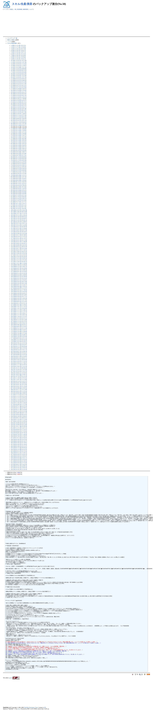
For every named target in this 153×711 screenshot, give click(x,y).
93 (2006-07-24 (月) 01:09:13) (18, 198)
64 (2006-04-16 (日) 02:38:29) (18, 150)
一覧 (15, 9)
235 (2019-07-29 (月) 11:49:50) (19, 434)
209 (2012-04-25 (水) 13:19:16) (19, 391)
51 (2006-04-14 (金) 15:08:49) (18, 128)
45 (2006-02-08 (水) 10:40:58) (18, 118)
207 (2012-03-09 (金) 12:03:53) (19, 388)
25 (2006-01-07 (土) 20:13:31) (18, 85)
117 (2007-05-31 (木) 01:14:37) (19, 238)
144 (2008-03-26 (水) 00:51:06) (19, 283)
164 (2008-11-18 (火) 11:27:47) (19, 316)
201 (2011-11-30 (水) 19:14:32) (19, 378)
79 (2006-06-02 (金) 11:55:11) (18, 175)
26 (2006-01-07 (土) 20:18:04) (18, 87)
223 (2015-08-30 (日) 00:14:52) (19, 414)
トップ (6, 9)
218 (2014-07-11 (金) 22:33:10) (19, 406)
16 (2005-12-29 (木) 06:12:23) (18, 70)
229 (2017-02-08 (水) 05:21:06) (19, 424)
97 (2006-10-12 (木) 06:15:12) (18, 205)
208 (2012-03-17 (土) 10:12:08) (19, 389)
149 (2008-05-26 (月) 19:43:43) (19, 291)
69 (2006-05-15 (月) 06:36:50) (18, 158)
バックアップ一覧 (12, 38)
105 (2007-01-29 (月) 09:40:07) (19, 218)
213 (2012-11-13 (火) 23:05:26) (19, 398)
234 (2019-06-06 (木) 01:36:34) (19, 433)
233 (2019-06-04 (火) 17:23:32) (19, 431)
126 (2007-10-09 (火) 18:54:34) (19, 253)
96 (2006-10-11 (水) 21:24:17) (18, 203)
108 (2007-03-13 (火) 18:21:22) (19, 223)
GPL (45, 707)
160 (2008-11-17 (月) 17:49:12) (19, 310)
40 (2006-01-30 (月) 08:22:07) (18, 110)
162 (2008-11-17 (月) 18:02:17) (19, 313)
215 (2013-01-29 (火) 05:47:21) (19, 401)
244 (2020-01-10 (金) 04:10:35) (19, 449)
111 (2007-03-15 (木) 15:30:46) (19, 228)
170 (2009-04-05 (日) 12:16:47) (19, 326)
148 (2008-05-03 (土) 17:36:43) (19, 290)
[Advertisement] (76, 23)
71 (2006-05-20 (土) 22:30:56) (18, 162)
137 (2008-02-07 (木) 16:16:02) (19, 271)
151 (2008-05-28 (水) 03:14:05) (19, 295)
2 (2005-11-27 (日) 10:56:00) (18, 47)
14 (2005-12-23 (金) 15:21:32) (18, 67)
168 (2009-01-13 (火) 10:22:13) (19, 323)
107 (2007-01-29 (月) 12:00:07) (19, 221)
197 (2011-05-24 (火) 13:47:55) (19, 371)
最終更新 (25, 9)
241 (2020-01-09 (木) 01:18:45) (19, 444)
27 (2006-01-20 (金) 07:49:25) (18, 88)
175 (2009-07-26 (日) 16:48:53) (19, 334)
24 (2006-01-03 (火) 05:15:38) (18, 83)
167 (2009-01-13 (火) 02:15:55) (19, 321)
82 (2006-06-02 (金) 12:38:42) (18, 180)
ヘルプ (31, 9)
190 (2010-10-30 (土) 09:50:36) (19, 359)
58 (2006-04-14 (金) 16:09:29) (18, 140)
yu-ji (19, 709)
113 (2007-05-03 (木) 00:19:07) (19, 231)
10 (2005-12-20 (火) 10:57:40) (18, 60)
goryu (10, 678)
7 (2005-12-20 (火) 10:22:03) (18, 55)
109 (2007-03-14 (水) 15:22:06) (19, 225)
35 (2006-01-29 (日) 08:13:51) (18, 102)
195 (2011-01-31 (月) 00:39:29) (19, 368)
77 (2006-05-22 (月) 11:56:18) (18, 172)
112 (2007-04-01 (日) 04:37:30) (19, 230)
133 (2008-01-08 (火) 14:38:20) (19, 265)
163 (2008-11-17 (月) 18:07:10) (19, 314)
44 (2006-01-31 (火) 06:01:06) (18, 117)
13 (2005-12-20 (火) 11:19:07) (18, 65)
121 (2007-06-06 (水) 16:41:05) (19, 245)
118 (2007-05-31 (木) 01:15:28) (19, 240)
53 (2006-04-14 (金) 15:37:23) (18, 132)
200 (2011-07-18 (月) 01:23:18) (19, 376)
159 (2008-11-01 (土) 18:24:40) (19, 308)
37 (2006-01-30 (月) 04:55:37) (18, 105)
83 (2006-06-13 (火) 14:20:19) (18, 181)
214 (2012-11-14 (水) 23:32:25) (19, 399)
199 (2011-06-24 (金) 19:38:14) (19, 374)
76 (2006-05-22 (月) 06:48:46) (18, 170)
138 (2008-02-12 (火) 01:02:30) (19, 273)
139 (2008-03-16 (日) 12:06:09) (19, 275)
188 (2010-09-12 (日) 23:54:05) (19, 356)
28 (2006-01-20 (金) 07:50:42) (18, 90)
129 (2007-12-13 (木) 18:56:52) (19, 258)
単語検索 (19, 9)
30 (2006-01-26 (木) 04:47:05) (18, 93)
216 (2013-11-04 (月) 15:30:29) (19, 403)
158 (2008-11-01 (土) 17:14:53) (19, 306)
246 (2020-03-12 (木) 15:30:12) (19, 452)
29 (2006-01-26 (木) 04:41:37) (18, 92)
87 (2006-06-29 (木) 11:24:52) (18, 188)
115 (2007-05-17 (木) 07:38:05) (19, 235)
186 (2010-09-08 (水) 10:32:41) (19, 353)
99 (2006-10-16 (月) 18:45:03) (18, 208)
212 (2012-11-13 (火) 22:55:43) (19, 396)
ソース (9, 41)
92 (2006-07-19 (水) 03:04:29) (18, 196)
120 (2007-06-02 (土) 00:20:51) (19, 243)
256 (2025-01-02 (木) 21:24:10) (19, 469)
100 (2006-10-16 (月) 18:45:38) (19, 210)
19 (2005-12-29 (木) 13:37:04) (18, 75)
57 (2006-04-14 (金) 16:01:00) (18, 138)
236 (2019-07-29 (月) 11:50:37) (19, 436)
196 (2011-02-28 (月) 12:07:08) (19, 369)
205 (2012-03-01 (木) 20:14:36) (19, 384)
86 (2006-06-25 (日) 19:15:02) (18, 187)
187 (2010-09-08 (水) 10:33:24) (19, 354)
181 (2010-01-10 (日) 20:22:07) (19, 344)
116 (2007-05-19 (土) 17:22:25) (19, 236)
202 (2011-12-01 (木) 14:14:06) (19, 379)
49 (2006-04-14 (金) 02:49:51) (18, 125)
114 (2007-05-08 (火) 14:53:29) (19, 233)
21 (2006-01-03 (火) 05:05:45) (18, 78)
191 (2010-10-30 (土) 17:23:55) (19, 361)
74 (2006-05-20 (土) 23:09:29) (18, 167)
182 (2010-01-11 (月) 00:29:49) (19, 346)
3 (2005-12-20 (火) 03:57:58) (18, 49)
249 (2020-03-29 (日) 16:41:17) (19, 457)
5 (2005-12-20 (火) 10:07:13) (18, 52)
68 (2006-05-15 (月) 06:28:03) (18, 157)
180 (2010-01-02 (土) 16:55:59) (19, 343)
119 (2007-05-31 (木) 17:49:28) (19, 241)
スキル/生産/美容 (22, 3)
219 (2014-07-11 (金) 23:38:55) (19, 408)
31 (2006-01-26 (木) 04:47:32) (18, 95)
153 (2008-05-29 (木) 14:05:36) (19, 298)
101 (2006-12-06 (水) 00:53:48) (19, 211)
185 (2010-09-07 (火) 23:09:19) (19, 351)
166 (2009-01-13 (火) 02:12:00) (19, 319)
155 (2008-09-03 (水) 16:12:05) (19, 301)
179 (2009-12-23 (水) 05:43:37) (19, 341)
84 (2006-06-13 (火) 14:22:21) (18, 183)
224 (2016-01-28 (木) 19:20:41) (19, 416)
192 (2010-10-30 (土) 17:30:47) (19, 363)
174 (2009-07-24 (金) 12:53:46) (19, 333)
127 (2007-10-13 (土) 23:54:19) (19, 255)
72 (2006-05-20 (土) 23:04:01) (18, 163)
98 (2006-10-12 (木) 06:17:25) (18, 206)
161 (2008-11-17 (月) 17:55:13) (19, 311)
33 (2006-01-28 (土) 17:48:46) (18, 98)
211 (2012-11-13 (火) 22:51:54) (19, 394)
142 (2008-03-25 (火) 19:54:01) (19, 280)
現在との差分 (11, 40)
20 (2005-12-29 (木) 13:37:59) (18, 77)
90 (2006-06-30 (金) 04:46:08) (18, 193)
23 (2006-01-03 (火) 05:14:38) (18, 82)
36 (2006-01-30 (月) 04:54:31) (18, 103)
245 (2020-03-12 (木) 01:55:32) (19, 451)
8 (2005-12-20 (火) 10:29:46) (18, 57)
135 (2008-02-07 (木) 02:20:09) (19, 268)
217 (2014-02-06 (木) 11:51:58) (19, 404)
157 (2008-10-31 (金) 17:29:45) (19, 305)
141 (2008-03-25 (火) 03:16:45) (19, 278)
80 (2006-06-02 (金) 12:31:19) (18, 177)
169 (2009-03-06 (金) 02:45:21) (19, 324)
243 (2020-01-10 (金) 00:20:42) (19, 447)
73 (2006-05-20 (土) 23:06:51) (18, 165)
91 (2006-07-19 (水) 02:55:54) (18, 195)
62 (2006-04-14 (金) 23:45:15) (18, 147)
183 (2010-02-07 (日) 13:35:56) (19, 348)
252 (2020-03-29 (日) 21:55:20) (19, 462)
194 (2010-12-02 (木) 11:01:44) (19, 366)
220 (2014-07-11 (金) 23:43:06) (19, 409)
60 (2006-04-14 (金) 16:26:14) (18, 143)
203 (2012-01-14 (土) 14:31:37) (19, 381)
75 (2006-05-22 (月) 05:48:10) (18, 168)
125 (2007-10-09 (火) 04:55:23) (19, 251)
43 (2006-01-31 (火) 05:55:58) (18, 115)
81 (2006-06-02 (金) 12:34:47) (18, 178)
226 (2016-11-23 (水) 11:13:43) (19, 419)
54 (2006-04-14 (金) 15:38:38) (18, 133)
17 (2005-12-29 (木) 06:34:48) (18, 72)
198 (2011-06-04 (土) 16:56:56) (19, 373)
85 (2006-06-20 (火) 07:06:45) (18, 185)
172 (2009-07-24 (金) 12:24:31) (19, 329)
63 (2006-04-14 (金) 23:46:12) (18, 148)
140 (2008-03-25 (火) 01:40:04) (19, 276)
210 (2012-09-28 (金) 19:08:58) (19, 393)
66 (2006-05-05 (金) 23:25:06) (18, 153)
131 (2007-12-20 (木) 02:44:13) (19, 261)
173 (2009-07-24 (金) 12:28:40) (19, 331)
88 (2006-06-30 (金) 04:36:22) (18, 190)
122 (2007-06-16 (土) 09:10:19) (19, 246)
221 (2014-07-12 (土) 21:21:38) (19, 411)
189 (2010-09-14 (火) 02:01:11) (19, 358)
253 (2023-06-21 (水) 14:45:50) (19, 464)
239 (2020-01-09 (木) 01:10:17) (19, 441)
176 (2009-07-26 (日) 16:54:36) (19, 336)
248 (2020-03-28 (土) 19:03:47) (19, 456)
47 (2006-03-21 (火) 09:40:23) (18, 122)
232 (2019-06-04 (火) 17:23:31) (19, 429)
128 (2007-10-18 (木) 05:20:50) (19, 256)
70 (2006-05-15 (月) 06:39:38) (18, 160)
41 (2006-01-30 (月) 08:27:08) (18, 112)
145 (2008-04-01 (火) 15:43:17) (19, 285)
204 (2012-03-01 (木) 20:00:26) (19, 383)
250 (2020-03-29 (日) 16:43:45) (19, 459)
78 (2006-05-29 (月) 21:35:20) (18, 173)
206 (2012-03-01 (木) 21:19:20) (19, 386)
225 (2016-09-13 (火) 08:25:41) (19, 418)
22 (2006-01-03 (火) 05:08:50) (18, 80)
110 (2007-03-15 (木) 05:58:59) (19, 226)
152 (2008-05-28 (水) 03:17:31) (19, 296)
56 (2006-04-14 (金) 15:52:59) (18, 137)
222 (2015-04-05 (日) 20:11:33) (19, 413)
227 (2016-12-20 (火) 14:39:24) (19, 421)
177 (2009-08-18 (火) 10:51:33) (19, 338)
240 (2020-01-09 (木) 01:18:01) (19, 442)
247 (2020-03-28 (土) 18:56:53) (19, 454)
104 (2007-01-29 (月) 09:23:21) (19, 216)
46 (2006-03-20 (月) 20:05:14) (18, 120)
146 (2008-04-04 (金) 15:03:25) (19, 286)
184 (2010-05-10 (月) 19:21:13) (19, 349)
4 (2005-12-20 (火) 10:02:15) (18, 50)
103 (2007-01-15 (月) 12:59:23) (19, 215)
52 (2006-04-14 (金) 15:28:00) (18, 130)
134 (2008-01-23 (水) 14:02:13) (19, 266)
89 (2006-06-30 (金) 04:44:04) (18, 192)
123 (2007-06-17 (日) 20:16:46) (19, 248)
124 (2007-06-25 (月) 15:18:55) (19, 250)
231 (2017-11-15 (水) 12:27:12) (19, 428)
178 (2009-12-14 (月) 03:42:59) (19, 339)
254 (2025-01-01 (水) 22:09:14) (19, 466)
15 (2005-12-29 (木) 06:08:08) (18, 69)
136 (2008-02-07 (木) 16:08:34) (19, 270)
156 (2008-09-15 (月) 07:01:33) (19, 303)
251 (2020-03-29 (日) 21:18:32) (19, 461)
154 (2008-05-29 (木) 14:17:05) (19, 299)
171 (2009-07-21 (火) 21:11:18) (19, 328)
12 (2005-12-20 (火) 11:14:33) (18, 63)
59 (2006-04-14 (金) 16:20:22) (18, 142)
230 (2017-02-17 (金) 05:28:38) (19, 426)
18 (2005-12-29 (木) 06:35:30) (18, 74)
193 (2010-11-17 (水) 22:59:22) (19, 364)
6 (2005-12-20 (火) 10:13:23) (18, 54)
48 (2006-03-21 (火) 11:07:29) (18, 123)
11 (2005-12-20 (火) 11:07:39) (18, 62)
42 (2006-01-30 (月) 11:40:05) (18, 113)
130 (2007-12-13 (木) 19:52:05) (19, 260)
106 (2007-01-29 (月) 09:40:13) (19, 220)
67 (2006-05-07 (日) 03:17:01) (18, 155)
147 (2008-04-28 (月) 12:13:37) (19, 288)
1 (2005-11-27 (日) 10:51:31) (18, 45)
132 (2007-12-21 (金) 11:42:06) (19, 263)
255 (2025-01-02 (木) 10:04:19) (19, 467)
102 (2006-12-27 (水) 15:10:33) (19, 213)
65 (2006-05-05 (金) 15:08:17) (18, 152)
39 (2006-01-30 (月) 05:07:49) (18, 108)
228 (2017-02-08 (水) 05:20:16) (19, 423)
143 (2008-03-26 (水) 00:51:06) (19, 281)
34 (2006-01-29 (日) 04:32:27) (18, 100)
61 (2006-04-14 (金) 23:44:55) (18, 145)
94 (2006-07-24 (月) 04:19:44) (18, 200)
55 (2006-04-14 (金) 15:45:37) (18, 135)
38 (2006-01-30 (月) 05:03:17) (18, 107)
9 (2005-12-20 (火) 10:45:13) (18, 58)
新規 (11, 9)
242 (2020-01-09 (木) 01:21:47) (19, 446)
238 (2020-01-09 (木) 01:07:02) (19, 439)
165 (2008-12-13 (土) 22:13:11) (19, 318)
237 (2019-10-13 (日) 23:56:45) (19, 437)
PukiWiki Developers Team (31, 707)
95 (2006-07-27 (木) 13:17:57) (18, 201)
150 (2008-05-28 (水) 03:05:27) (19, 293)
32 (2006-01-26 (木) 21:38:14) (18, 97)
